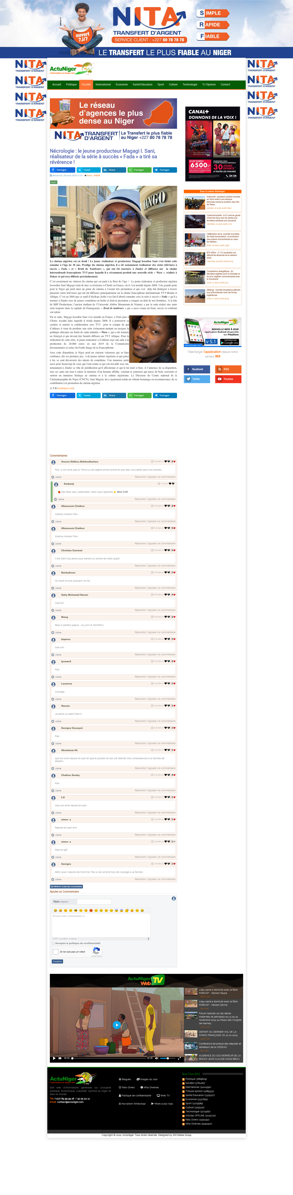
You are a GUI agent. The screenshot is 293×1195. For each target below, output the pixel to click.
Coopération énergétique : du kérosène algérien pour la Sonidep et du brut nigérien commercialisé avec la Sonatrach (223, 275)
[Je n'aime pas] (169, 461)
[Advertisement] (113, 427)
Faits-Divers (128, 1087)
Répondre (140, 476)
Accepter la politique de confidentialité (77, 943)
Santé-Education (142, 84)
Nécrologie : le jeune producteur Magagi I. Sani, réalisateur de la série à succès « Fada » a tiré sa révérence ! (103, 156)
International (103, 84)
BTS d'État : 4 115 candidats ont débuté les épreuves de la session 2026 (222, 255)
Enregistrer (57, 961)
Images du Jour (149, 1079)
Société (86, 84)
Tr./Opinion (209, 84)
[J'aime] (165, 461)
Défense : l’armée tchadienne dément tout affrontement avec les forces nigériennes (223, 292)
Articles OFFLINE (195, 1115)
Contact (225, 84)
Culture (173, 84)
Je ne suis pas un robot (72, 951)
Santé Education (194, 1095)
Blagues (126, 1079)
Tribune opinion (194, 1091)
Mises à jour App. (163, 1103)
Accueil (56, 84)
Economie (122, 84)
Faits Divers (192, 1119)
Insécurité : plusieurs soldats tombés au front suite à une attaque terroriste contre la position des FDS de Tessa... (223, 200)
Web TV (165, 1095)
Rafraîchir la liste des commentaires (68, 886)
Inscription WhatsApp (133, 1103)
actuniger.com (65, 388)
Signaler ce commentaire (161, 476)
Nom (61, 901)
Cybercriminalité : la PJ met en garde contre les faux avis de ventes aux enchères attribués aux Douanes (223, 218)
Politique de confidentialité (136, 1095)
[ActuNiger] (73, 68)
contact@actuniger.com (70, 1102)
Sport (161, 84)
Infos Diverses (151, 1087)
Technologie (190, 84)
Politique (71, 84)
